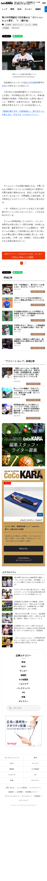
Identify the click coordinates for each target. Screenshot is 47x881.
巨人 (27, 83)
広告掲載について (31, 792)
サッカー (28, 9)
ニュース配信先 (22, 788)
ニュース (28, 25)
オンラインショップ (12, 758)
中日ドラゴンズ (18, 25)
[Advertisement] (23, 150)
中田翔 (35, 25)
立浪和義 (6, 28)
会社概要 (20, 792)
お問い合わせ (10, 788)
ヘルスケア (23, 684)
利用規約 (37, 796)
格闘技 (38, 9)
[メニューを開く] (44, 3)
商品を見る (23, 549)
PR (23, 693)
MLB (19, 9)
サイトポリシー (27, 796)
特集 (23, 697)
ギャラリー (23, 701)
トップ (4, 9)
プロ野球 (8, 25)
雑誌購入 (11, 792)
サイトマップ (23, 800)
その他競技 (23, 680)
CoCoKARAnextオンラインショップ (23, 559)
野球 (12, 9)
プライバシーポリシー (12, 796)
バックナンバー (23, 688)
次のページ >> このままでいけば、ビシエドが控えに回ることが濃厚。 (23, 255)
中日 (4, 86)
